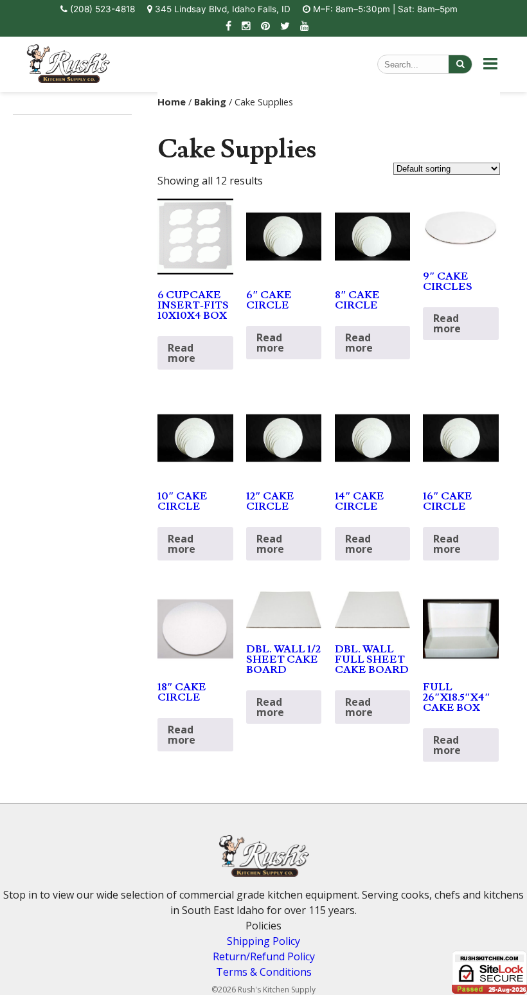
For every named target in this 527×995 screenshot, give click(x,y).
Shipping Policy (263, 941)
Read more (181, 353)
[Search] (460, 64)
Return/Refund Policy (264, 956)
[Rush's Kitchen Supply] (68, 79)
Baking (210, 101)
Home (171, 101)
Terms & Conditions (264, 972)
